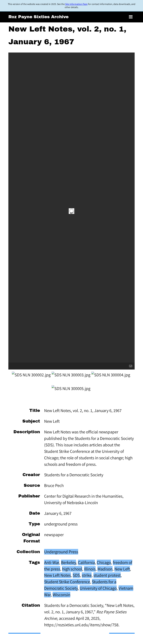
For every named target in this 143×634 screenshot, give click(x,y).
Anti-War (51, 562)
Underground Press (61, 552)
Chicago (104, 562)
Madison (104, 569)
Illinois (90, 569)
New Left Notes (57, 575)
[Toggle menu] (131, 17)
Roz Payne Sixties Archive (38, 16)
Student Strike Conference (67, 581)
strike (87, 575)
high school (72, 569)
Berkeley (68, 562)
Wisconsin (61, 594)
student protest (107, 575)
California (86, 562)
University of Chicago (98, 588)
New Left (122, 569)
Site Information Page (76, 4)
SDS (76, 575)
